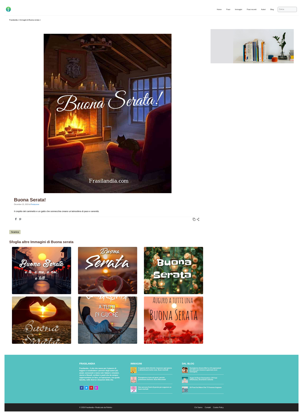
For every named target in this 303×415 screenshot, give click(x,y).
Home (219, 9)
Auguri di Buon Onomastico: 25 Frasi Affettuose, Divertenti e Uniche (203, 379)
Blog (272, 9)
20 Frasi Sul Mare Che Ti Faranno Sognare (206, 387)
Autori (263, 9)
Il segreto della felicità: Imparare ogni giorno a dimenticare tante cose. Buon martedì (155, 369)
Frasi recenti (251, 9)
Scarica (15, 232)
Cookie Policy (218, 407)
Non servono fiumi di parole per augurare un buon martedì (154, 388)
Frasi (228, 9)
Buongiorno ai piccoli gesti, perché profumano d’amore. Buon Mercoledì (152, 378)
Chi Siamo (198, 407)
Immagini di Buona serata (29, 20)
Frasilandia (13, 20)
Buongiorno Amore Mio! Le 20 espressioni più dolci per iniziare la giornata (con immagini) (205, 370)
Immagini (238, 9)
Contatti (208, 407)
